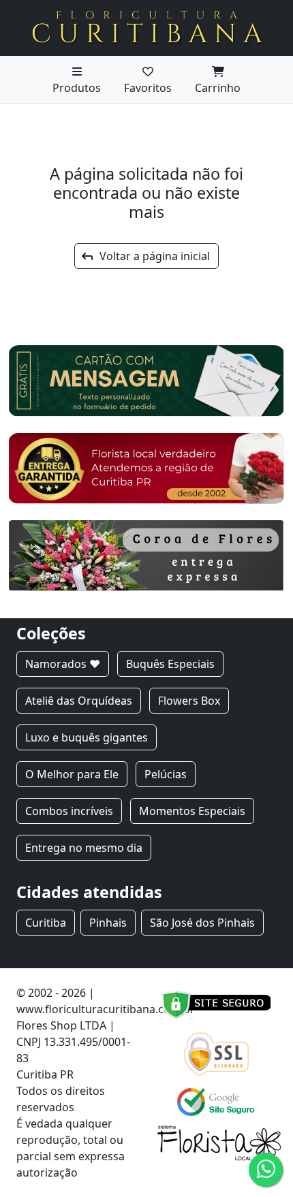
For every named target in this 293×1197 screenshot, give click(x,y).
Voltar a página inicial (150, 256)
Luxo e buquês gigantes (86, 737)
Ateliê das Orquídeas (78, 700)
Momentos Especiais (192, 810)
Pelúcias (165, 774)
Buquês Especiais (170, 663)
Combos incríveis (69, 810)
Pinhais (108, 922)
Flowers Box (189, 700)
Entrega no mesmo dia (83, 847)
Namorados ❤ (62, 663)
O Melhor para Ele (72, 774)
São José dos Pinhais (202, 922)
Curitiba (45, 922)
